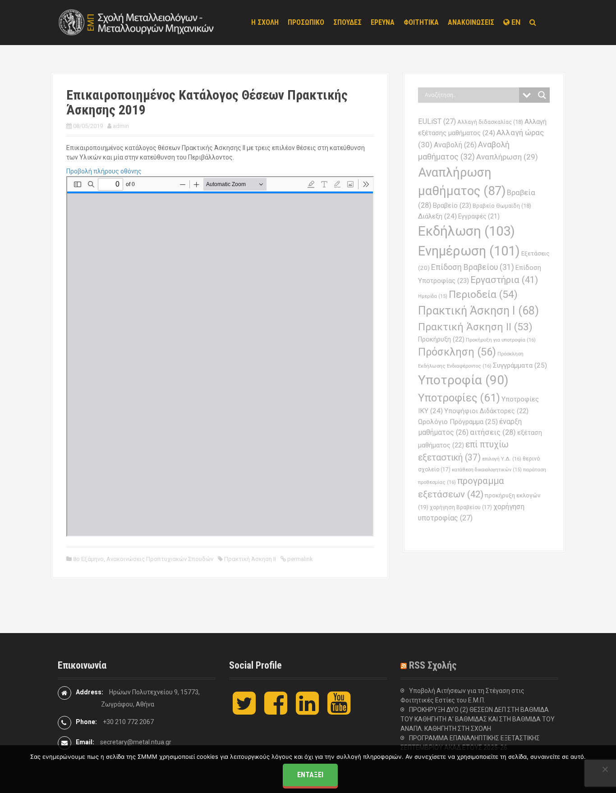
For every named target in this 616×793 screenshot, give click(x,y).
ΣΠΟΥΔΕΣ (347, 22)
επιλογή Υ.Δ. (501, 459)
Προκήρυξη (441, 339)
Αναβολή (455, 145)
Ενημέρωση (469, 251)
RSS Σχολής (433, 665)
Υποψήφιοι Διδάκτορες (486, 411)
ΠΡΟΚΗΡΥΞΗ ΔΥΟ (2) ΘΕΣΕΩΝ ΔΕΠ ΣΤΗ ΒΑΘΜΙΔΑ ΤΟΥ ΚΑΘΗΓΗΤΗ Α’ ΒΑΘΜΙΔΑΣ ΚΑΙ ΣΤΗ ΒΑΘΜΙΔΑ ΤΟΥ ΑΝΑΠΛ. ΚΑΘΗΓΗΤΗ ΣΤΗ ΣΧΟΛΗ (477, 719)
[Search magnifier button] (542, 95)
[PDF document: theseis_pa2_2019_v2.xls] (220, 356)
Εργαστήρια (504, 279)
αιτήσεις (493, 432)
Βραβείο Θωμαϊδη (502, 205)
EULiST (437, 121)
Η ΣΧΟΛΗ (265, 22)
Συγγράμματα (520, 365)
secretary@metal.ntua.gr (135, 742)
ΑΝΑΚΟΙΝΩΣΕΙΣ (471, 22)
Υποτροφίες (459, 398)
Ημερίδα (432, 296)
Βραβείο (452, 205)
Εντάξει (310, 774)
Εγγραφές (479, 216)
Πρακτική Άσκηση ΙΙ (250, 559)
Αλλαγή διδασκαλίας (490, 121)
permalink (299, 559)
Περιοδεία (483, 294)
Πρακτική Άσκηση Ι (478, 310)
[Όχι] (604, 769)
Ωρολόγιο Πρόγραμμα (458, 422)
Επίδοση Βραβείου (472, 267)
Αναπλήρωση (507, 156)
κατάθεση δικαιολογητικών (487, 470)
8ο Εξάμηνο (88, 559)
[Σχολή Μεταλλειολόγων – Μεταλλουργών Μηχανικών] (137, 22)
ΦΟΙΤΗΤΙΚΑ (421, 22)
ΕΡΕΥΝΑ (383, 22)
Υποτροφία (463, 380)
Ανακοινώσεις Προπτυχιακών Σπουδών (159, 559)
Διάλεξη (437, 216)
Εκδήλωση (466, 231)
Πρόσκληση (457, 352)
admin (121, 126)
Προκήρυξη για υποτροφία (501, 340)
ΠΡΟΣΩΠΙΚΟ (306, 22)
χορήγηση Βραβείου (461, 507)
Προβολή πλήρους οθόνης (104, 171)
